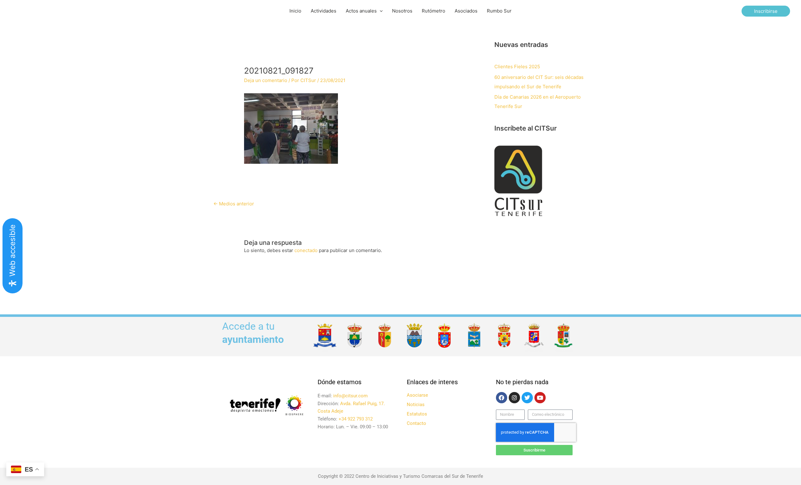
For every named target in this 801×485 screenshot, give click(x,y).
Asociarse (417, 395)
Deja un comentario (265, 80)
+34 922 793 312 (356, 419)
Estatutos (417, 414)
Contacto (416, 423)
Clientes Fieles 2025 (517, 67)
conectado (306, 250)
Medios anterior (233, 204)
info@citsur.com (350, 396)
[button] (380, 11)
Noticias (416, 404)
